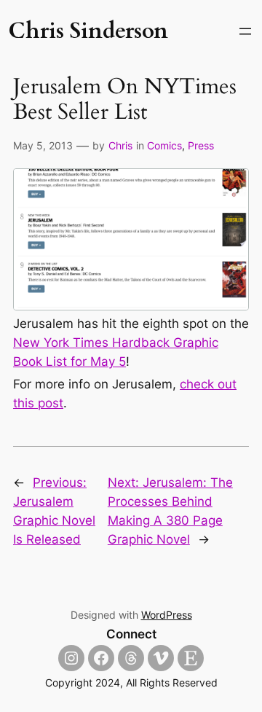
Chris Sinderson (88, 31)
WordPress (166, 615)
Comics (164, 145)
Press (201, 145)
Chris (120, 145)
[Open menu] (245, 31)
